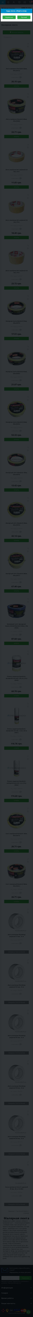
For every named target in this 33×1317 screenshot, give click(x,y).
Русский (24, 17)
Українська (9, 17)
